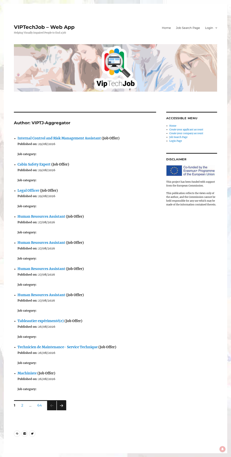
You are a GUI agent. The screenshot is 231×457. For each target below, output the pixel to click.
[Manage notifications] (222, 449)
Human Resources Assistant (41, 216)
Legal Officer (28, 190)
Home (166, 28)
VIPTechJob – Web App (44, 27)
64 (41, 405)
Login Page (175, 140)
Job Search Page (188, 28)
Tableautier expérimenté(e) (41, 321)
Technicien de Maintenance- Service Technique (58, 347)
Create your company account (186, 133)
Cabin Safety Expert (34, 164)
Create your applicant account (186, 129)
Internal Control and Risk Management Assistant (59, 138)
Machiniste (27, 373)
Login (209, 28)
